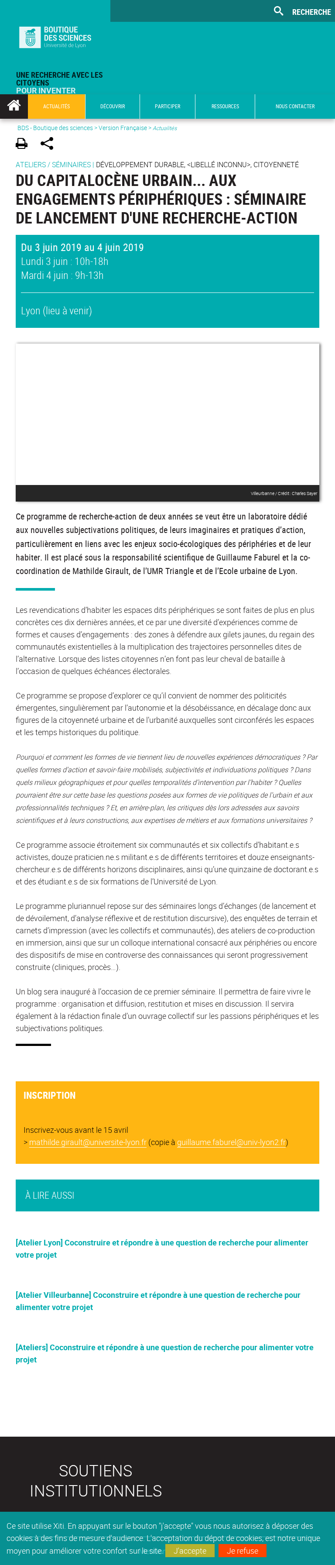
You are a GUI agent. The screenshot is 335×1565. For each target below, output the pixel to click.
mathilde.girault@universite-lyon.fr (88, 1142)
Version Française (123, 128)
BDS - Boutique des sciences (55, 128)
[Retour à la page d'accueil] (55, 35)
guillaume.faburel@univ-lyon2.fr (231, 1142)
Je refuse (242, 1550)
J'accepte (190, 1550)
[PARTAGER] (50, 145)
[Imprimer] (25, 145)
